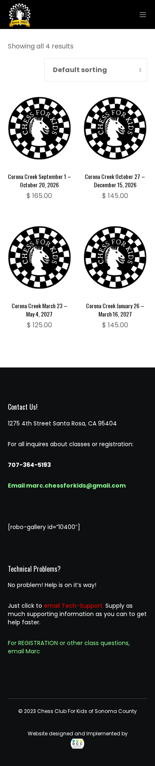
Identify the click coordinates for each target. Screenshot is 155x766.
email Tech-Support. (74, 606)
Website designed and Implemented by (78, 733)
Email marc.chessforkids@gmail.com (67, 485)
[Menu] (141, 14)
